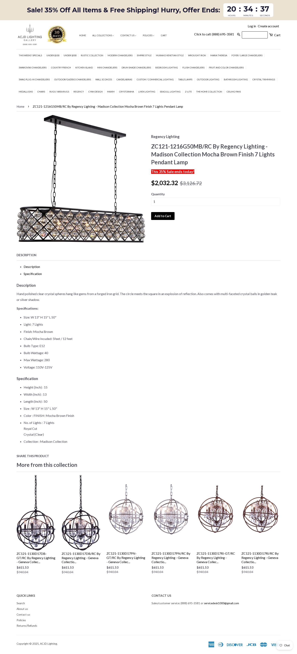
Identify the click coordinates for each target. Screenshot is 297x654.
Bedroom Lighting (166, 67)
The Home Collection (209, 91)
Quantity (158, 194)
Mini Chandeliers (107, 67)
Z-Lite (188, 91)
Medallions (26, 91)
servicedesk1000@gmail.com (221, 603)
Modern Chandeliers (120, 55)
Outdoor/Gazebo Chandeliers (72, 79)
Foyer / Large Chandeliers (247, 55)
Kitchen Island (84, 67)
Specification (33, 274)
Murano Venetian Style (170, 55)
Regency (79, 91)
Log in (252, 26)
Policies (148, 35)
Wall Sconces (103, 79)
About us (22, 608)
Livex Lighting (146, 91)
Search (21, 603)
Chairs (41, 91)
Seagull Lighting (170, 91)
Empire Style (144, 55)
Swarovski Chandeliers (32, 67)
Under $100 (52, 55)
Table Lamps (185, 79)
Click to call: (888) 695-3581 (214, 34)
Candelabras (124, 79)
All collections (102, 35)
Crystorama (126, 91)
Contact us (127, 35)
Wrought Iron (197, 55)
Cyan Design (95, 91)
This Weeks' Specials (30, 55)
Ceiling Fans (233, 91)
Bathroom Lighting (236, 79)
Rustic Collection (92, 55)
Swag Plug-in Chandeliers (34, 79)
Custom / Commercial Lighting (155, 79)
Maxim (111, 91)
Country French (61, 67)
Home (82, 35)
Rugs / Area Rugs (59, 91)
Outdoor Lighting (208, 79)
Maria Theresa (218, 55)
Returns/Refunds (27, 625)
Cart (164, 35)
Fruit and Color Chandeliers (226, 67)
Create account (268, 26)
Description (26, 255)
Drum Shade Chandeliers (136, 67)
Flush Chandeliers (193, 67)
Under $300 (70, 55)
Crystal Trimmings (263, 79)
